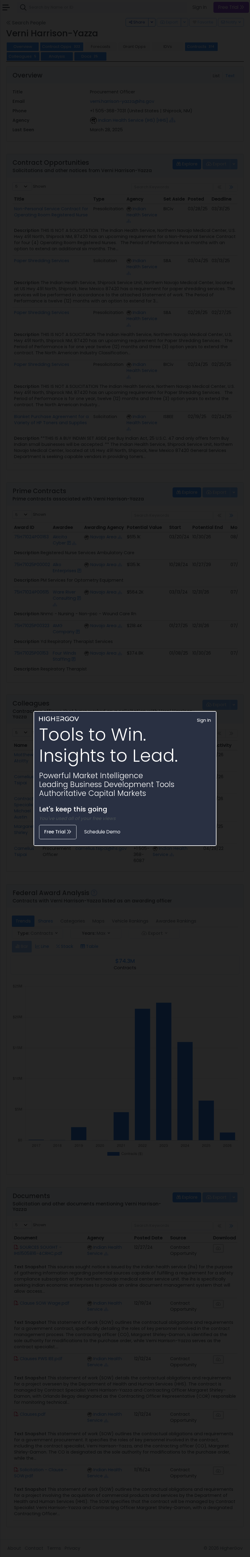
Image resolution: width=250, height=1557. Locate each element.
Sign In (204, 720)
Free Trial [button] (55, 832)
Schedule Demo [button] (102, 832)
